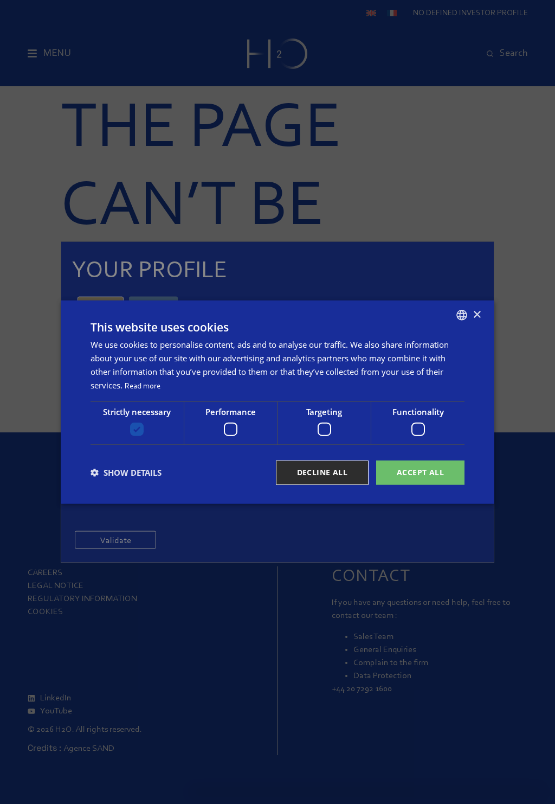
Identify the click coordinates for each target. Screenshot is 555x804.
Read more (142, 386)
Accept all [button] (420, 472)
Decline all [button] (322, 472)
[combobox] (461, 315)
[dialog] (277, 402)
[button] (126, 472)
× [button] (477, 314)
